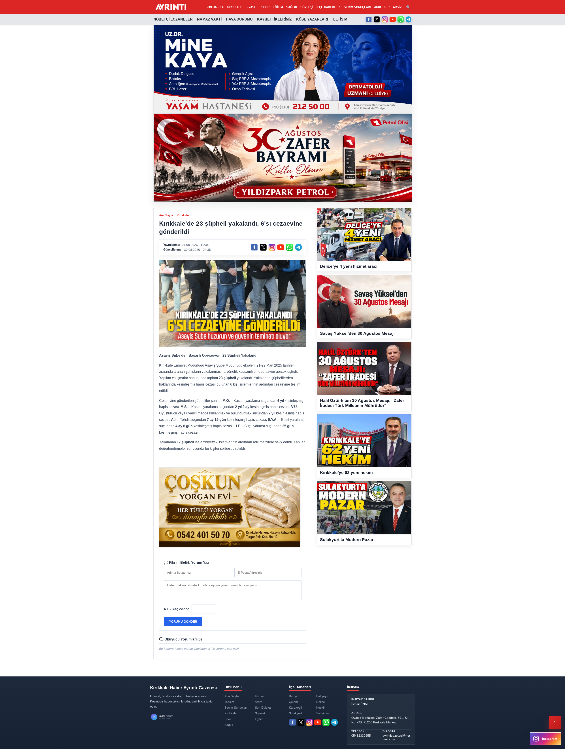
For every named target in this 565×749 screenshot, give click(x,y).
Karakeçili (295, 707)
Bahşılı (293, 696)
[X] (377, 19)
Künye (259, 696)
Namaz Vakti (209, 19)
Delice (320, 702)
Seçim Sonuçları (357, 7)
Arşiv (397, 7)
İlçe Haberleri (328, 7)
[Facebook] (369, 19)
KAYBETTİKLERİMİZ (274, 19)
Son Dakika (215, 7)
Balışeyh (322, 696)
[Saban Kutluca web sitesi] (166, 717)
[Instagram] (385, 19)
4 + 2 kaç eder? (176, 609)
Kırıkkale (234, 7)
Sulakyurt (295, 713)
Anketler (382, 7)
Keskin (321, 707)
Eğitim (278, 7)
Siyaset (252, 7)
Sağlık (291, 7)
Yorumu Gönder (183, 621)
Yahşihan (322, 713)
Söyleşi (306, 7)
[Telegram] (408, 19)
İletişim (339, 19)
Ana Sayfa (166, 215)
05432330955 (361, 735)
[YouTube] (393, 19)
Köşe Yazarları (312, 19)
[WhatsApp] (400, 19)
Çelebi (293, 702)
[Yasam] (283, 69)
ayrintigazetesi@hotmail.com (396, 737)
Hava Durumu (239, 19)
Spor (265, 7)
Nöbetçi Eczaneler (173, 19)
